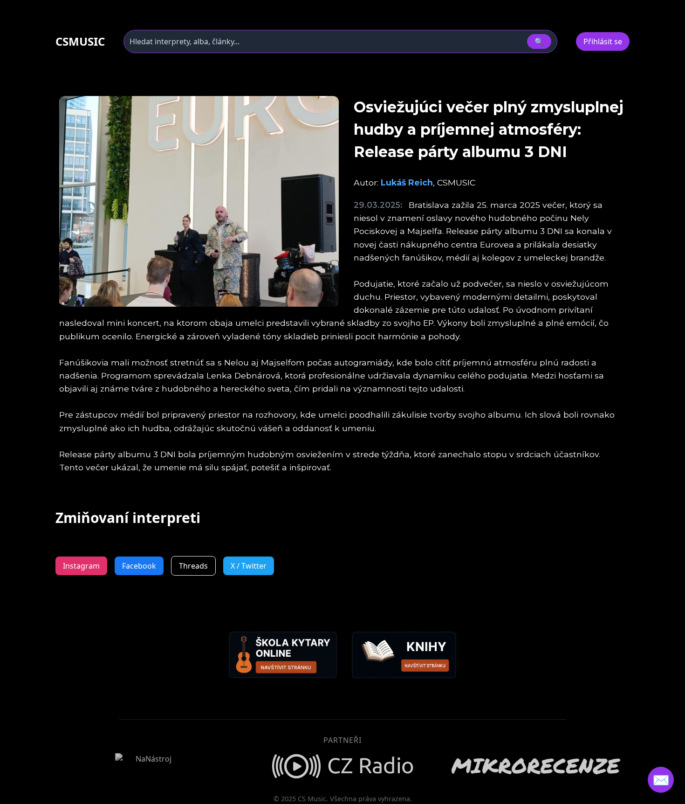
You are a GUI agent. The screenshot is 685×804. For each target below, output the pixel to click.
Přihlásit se (602, 41)
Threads (193, 566)
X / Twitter (249, 566)
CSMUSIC (80, 41)
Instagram (81, 566)
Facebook (139, 566)
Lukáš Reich (407, 182)
